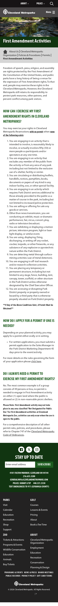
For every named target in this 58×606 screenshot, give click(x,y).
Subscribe (44, 464)
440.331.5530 (39, 483)
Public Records (13, 576)
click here (36, 361)
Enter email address (16, 464)
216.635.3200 (29, 476)
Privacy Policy (29, 576)
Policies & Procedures (30, 55)
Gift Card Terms (44, 576)
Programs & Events (13, 572)
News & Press (30, 572)
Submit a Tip (25, 483)
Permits (46, 55)
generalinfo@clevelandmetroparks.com (29, 480)
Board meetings (46, 572)
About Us (14, 51)
